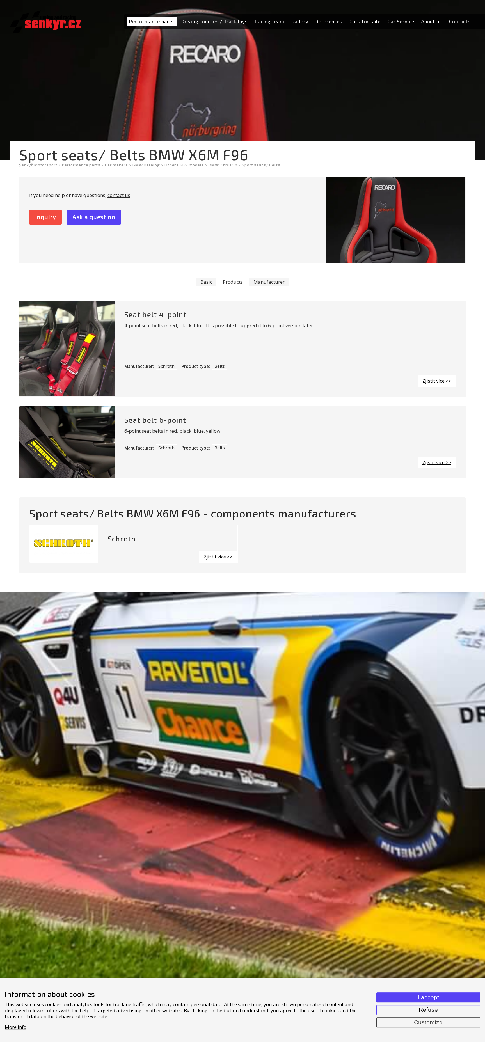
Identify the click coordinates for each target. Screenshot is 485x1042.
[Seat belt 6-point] (67, 442)
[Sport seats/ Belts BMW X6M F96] (395, 220)
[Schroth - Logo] (63, 544)
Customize (428, 1022)
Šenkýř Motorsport (38, 164)
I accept (428, 997)
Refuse (428, 1009)
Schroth (166, 366)
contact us (118, 195)
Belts (219, 366)
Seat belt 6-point (155, 420)
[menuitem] (151, 21)
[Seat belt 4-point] (67, 348)
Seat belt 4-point (155, 314)
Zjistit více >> (436, 380)
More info (15, 1027)
